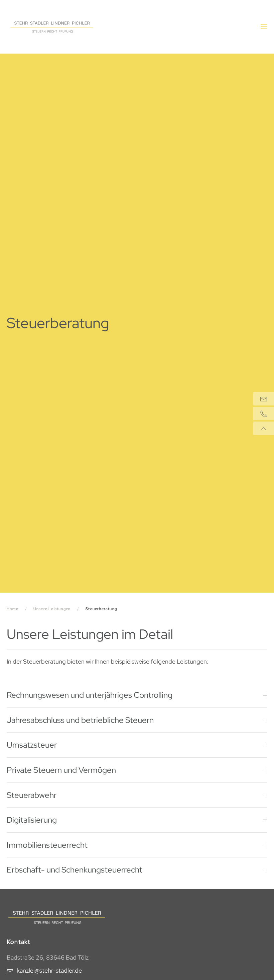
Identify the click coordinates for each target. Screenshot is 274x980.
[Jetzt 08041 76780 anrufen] (263, 413)
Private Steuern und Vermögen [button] (61, 770)
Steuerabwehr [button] (31, 795)
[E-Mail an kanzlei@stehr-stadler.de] (263, 398)
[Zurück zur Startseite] (52, 27)
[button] (264, 27)
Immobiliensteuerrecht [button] (47, 845)
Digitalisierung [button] (32, 820)
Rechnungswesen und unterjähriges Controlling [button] (89, 695)
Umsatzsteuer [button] (32, 745)
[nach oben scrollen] (263, 428)
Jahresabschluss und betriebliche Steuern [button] (80, 720)
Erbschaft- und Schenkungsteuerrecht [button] (74, 869)
